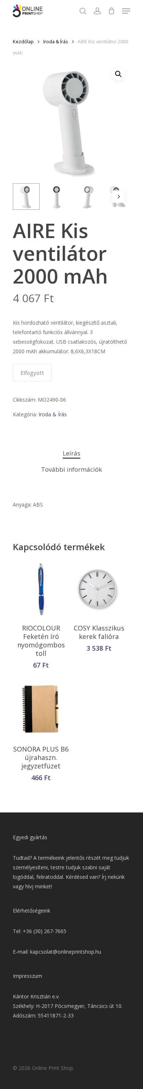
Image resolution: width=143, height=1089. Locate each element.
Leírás (71, 453)
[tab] (71, 453)
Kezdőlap (23, 41)
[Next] (118, 196)
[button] (118, 74)
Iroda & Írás (55, 41)
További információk (71, 469)
